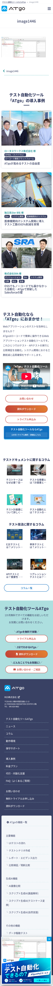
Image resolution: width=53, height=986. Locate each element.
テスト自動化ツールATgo (19, 719)
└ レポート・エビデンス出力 (21, 858)
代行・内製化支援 (15, 773)
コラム (9, 733)
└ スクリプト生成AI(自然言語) (22, 912)
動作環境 (10, 741)
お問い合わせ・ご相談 (28, 669)
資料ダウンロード (26, 409)
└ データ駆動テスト (17, 933)
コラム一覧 (26, 588)
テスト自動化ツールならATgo (14, 2)
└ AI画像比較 (13, 886)
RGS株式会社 (10, 697)
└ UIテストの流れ (15, 843)
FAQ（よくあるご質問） (19, 781)
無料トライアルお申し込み (20, 798)
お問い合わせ (26, 398)
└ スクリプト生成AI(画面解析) (22, 893)
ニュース (10, 726)
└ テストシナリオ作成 (18, 850)
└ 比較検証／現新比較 (18, 865)
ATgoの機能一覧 (18, 822)
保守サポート (13, 748)
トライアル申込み (26, 419)
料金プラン (12, 766)
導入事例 (10, 758)
